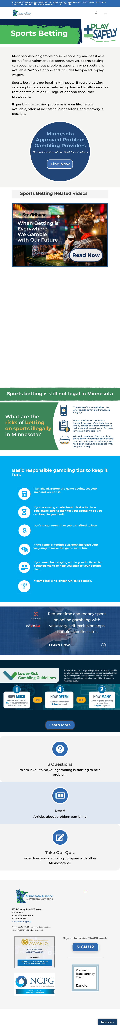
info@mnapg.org (21, 921)
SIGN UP (85, 946)
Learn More (60, 725)
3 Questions (60, 764)
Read (60, 811)
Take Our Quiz (60, 852)
